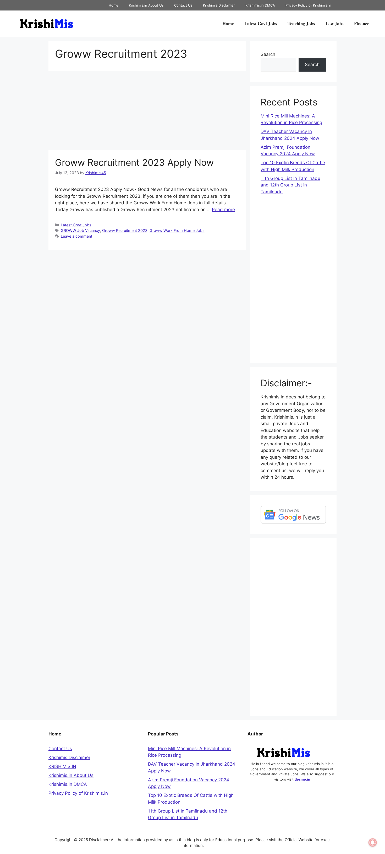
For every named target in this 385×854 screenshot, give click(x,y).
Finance (361, 23)
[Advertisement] (147, 111)
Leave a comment (76, 236)
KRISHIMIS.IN (62, 766)
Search (268, 54)
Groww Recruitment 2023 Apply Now (134, 162)
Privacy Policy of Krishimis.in (308, 5)
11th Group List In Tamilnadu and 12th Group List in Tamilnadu (290, 185)
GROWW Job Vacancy (80, 230)
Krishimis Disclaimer (219, 5)
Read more (223, 209)
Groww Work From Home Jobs (177, 230)
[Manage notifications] (372, 842)
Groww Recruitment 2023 (124, 230)
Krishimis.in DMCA (260, 5)
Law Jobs (335, 23)
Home (113, 5)
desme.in (302, 779)
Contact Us (183, 5)
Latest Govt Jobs (260, 23)
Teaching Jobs (301, 23)
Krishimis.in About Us (146, 5)
